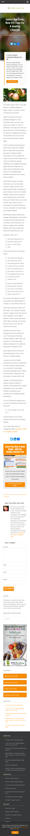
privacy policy (24, 827)
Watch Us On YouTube (11, 676)
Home (6, 34)
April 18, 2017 (6, 494)
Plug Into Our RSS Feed (11, 695)
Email (5, 572)
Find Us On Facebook (10, 682)
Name (5, 564)
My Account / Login (10, 808)
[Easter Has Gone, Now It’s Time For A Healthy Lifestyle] (15, 101)
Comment (6, 547)
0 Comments (6, 496)
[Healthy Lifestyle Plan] (15, 467)
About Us (7, 821)
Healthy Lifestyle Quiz (10, 788)
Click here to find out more (15, 484)
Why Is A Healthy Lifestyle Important (14, 781)
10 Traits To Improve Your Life (12, 800)
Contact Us (8, 818)
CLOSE (15, 832)
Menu (3, 1)
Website (5, 579)
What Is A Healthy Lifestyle (11, 778)
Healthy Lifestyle (20, 34)
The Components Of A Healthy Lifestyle (14, 785)
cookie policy (16, 828)
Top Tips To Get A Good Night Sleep (14, 705)
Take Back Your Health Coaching (13, 815)
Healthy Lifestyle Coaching (11, 811)
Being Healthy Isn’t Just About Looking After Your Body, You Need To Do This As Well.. (15, 720)
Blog (10, 34)
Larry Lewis (14, 494)
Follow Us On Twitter (10, 689)
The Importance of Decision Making (14, 796)
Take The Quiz (12, 81)
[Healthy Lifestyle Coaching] (15, 665)
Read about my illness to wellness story (17, 534)
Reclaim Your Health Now (11, 765)
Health (13, 34)
